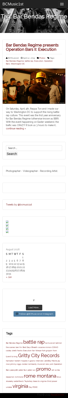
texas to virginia (40, 381)
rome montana (40, 376)
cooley (8, 351)
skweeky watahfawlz (15, 381)
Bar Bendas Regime (15, 61)
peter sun (32, 370)
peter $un (23, 370)
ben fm (19, 347)
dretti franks (17, 351)
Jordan (25, 364)
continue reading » (16, 128)
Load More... (34, 307)
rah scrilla (55, 370)
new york (49, 364)
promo (43, 369)
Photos (42, 58)
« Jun (9, 277)
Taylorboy (28, 381)
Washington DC (18, 64)
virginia (20, 386)
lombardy (32, 364)
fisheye (38, 351)
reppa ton (10, 377)
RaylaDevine (57, 394)
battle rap (29, 61)
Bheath (34, 347)
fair (33, 351)
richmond (19, 377)
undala (9, 387)
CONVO (55, 347)
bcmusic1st (50, 343)
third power (52, 381)
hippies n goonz (28, 361)
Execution (38, 61)
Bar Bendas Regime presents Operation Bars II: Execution (32, 47)
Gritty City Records (38, 355)
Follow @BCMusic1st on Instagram (36, 314)
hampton (10, 361)
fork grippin (47, 351)
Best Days (27, 347)
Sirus (59, 377)
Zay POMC (33, 387)
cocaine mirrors (44, 347)
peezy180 (14, 370)
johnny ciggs (15, 364)
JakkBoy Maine (50, 361)
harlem (18, 361)
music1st (41, 364)
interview (40, 361)
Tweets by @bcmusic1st (19, 204)
